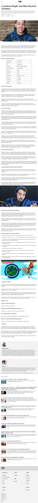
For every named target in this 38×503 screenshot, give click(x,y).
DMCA (2, 501)
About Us (2, 500)
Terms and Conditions (4, 499)
